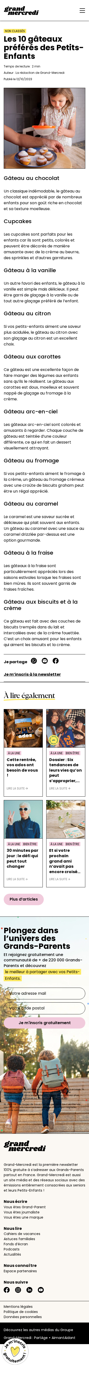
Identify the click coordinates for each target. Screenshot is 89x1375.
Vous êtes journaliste (22, 1212)
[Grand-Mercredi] (21, 10)
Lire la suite (16, 788)
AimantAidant (63, 1337)
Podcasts (12, 1249)
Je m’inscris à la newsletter (32, 674)
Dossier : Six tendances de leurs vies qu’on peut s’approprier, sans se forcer (65, 770)
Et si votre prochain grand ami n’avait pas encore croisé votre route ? (63, 861)
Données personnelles (23, 1316)
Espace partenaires (20, 1271)
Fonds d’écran (16, 1244)
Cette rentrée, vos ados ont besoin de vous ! (22, 767)
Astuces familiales (19, 1238)
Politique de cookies (21, 1311)
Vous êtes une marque (23, 1217)
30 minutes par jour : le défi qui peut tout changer (22, 858)
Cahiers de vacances (22, 1233)
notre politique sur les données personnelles (41, 1098)
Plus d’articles (24, 899)
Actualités (12, 1254)
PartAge (41, 1337)
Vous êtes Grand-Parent (25, 1207)
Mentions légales (18, 1306)
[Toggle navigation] (81, 10)
